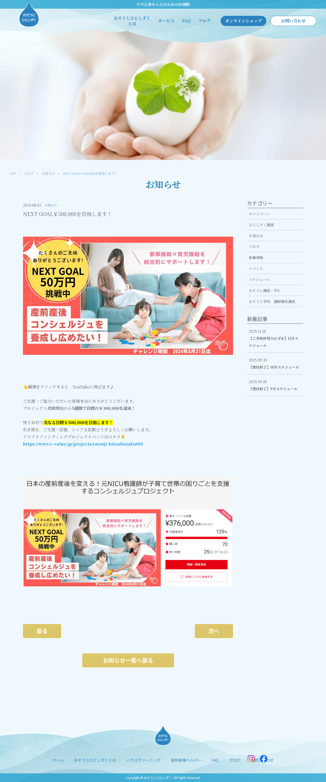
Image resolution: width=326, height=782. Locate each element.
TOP (13, 173)
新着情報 (256, 257)
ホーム (58, 760)
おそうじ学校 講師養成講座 (272, 301)
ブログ (204, 21)
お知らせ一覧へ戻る (128, 660)
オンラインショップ (243, 21)
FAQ (186, 21)
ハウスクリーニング (143, 760)
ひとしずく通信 (261, 224)
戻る (42, 631)
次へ (214, 631)
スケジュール (259, 279)
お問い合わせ (293, 21)
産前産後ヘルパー (186, 760)
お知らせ (48, 173)
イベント (256, 268)
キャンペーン (259, 213)
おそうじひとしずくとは (132, 20)
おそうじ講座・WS (264, 290)
